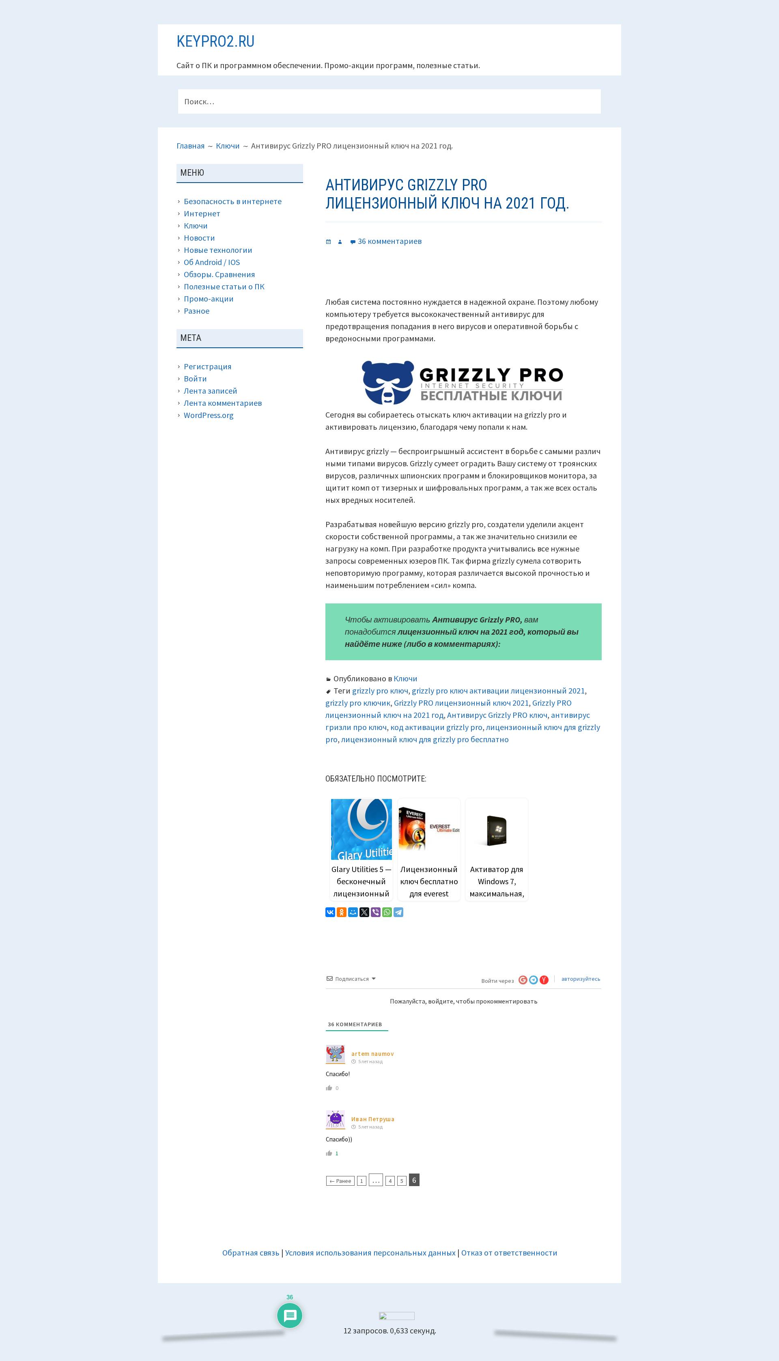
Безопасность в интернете (233, 201)
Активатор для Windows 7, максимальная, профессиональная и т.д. (497, 893)
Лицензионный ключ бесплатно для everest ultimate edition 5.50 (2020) (429, 893)
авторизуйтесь (580, 978)
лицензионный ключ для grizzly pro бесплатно (425, 739)
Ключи (405, 678)
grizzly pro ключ (380, 690)
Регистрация (208, 366)
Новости (199, 238)
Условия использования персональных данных (370, 1252)
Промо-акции (209, 298)
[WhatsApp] (387, 912)
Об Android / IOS (212, 262)
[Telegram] (398, 912)
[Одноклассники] (341, 912)
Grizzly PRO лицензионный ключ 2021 (461, 703)
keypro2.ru (215, 41)
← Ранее (340, 1180)
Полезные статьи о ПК (224, 286)
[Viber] (376, 912)
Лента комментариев (223, 403)
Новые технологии (218, 250)
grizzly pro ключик (357, 703)
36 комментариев (390, 241)
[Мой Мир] (353, 912)
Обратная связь (251, 1252)
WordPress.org (209, 415)
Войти (195, 378)
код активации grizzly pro (436, 727)
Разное (196, 311)
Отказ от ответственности (509, 1252)
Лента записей (210, 390)
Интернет (202, 213)
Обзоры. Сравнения (219, 274)
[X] (364, 912)
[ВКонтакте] (330, 912)
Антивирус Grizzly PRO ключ (497, 715)
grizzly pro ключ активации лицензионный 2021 (498, 690)
